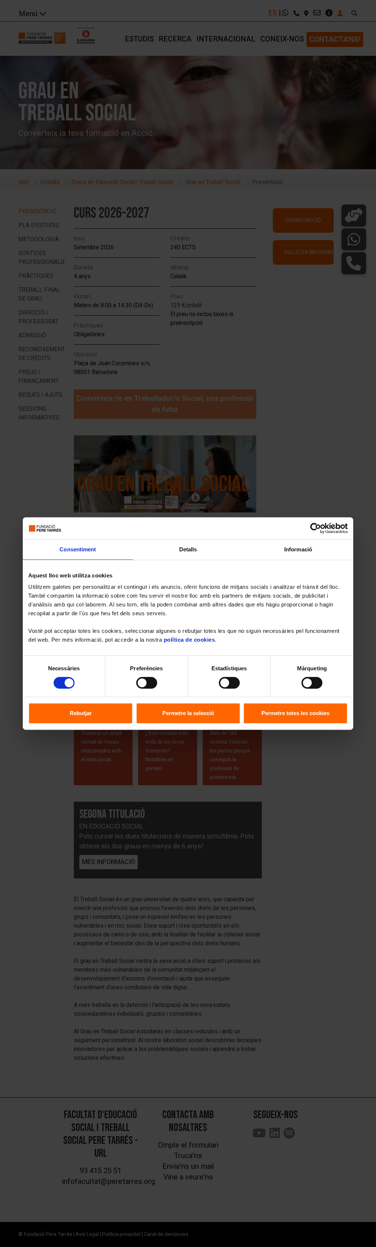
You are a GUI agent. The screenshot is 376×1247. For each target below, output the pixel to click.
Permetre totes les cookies (295, 713)
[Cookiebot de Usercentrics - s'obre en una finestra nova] (315, 528)
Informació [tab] (298, 549)
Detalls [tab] (188, 549)
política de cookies (189, 640)
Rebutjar (81, 713)
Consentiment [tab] (77, 549)
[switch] (146, 683)
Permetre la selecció (188, 713)
